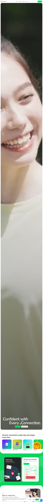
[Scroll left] (38, 437)
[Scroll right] (40, 437)
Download (40, 1)
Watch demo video (24, 426)
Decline (33, 499)
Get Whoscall (17, 426)
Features (17, 1)
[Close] (40, 499)
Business (23, 1)
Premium (20, 1)
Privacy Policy (20, 499)
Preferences (30, 499)
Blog (27, 1)
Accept (37, 499)
